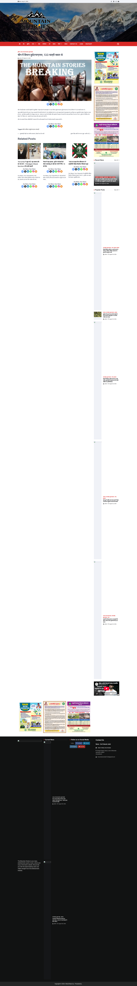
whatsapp (89, 44)
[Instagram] (58, 104)
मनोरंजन (44, 44)
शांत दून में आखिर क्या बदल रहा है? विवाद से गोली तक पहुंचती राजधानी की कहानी (106, 180)
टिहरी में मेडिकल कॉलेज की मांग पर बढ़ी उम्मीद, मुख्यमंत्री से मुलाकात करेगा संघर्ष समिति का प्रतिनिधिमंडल (110, 380)
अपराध (97, 177)
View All (116, 160)
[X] (50, 104)
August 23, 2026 (112, 319)
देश (23, 44)
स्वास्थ (54, 44)
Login (81, 44)
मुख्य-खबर (31, 51)
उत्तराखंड (101, 177)
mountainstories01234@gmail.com (106, 757)
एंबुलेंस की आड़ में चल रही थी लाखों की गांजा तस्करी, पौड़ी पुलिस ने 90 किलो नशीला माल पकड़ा (110, 315)
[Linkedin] (53, 104)
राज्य (33, 44)
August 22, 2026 (105, 183)
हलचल (113, 177)
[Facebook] (48, 104)
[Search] (118, 44)
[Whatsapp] (56, 104)
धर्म (49, 44)
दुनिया (28, 44)
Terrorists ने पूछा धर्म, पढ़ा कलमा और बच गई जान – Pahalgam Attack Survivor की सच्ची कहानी (28, 164)
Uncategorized (24, 51)
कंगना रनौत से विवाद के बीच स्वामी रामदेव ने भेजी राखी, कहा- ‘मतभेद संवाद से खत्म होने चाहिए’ (59, 800)
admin (20, 58)
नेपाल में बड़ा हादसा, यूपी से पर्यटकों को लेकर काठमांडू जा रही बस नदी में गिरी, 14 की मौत (54, 164)
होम (19, 44)
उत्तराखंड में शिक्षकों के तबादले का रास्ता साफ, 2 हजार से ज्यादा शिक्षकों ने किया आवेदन (59, 920)
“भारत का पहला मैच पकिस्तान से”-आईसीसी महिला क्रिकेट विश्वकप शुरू (78, 163)
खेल (39, 44)
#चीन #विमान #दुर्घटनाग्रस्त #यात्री (30, 129)
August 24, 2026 (112, 254)
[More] (61, 104)
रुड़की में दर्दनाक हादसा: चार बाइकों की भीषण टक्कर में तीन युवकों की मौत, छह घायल (110, 620)
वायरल (66, 44)
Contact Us (73, 44)
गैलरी (59, 44)
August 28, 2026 (62, 803)
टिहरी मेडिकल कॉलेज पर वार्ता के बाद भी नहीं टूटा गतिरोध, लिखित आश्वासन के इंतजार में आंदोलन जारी (110, 251)
